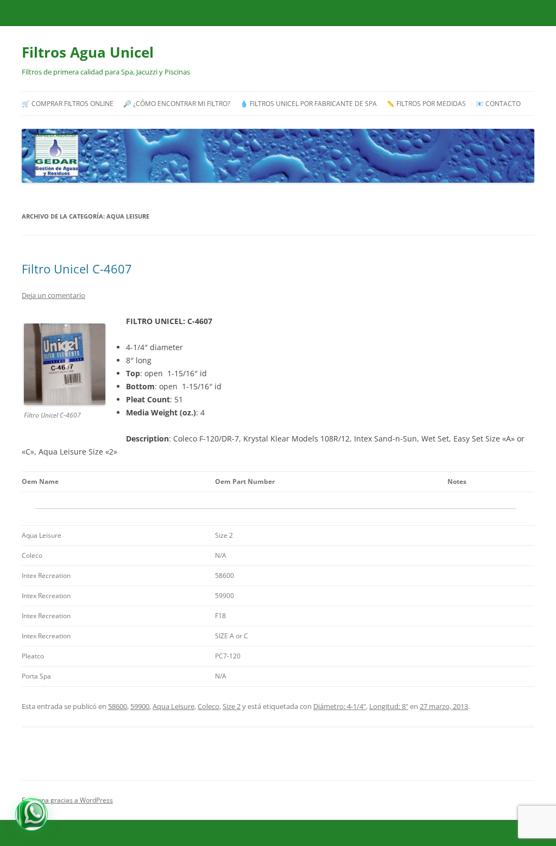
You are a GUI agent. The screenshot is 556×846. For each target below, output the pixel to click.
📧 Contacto (498, 103)
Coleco (208, 706)
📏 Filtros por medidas (426, 103)
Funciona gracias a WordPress (67, 800)
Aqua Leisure (173, 706)
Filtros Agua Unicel (88, 52)
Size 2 (232, 706)
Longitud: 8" (388, 706)
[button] (31, 814)
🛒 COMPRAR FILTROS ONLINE (67, 103)
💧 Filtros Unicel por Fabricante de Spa (308, 103)
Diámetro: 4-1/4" (339, 706)
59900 (139, 706)
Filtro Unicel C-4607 (77, 268)
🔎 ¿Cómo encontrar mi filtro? (176, 103)
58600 (117, 706)
